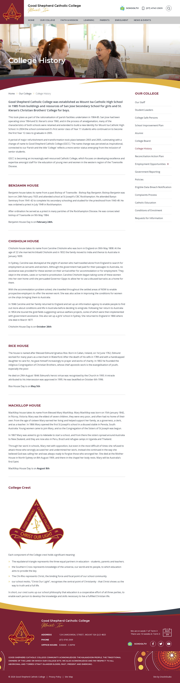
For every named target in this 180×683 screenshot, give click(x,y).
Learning (89, 20)
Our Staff (140, 102)
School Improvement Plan (149, 125)
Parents (104, 20)
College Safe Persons (146, 117)
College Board (143, 140)
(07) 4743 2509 (66, 639)
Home (31, 20)
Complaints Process (146, 194)
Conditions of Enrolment (148, 210)
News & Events (142, 20)
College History (143, 148)
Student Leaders (144, 109)
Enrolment (121, 20)
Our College (47, 20)
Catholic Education (145, 202)
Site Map (69, 676)
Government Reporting (147, 171)
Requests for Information (149, 218)
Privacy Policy (55, 676)
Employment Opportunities (150, 164)
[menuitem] (31, 20)
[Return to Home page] (12, 12)
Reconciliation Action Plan (149, 156)
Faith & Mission (69, 20)
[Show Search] (169, 8)
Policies (139, 179)
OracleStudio (166, 676)
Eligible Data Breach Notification (153, 187)
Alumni (139, 133)
